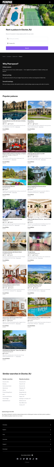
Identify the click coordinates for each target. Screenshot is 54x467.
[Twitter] (24, 459)
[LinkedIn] (27, 459)
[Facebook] (17, 459)
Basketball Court (6, 400)
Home (4, 56)
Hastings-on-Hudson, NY (25, 398)
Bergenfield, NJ (22, 392)
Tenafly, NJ (21, 390)
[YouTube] (36, 459)
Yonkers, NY (22, 405)
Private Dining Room (7, 392)
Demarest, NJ (22, 381)
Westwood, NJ (22, 400)
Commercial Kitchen (7, 396)
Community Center (7, 386)
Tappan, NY (21, 396)
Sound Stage (5, 398)
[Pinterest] (30, 459)
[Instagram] (20, 459)
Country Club (6, 381)
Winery (4, 390)
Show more (17, 127)
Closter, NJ (15, 56)
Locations (9, 56)
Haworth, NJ (22, 384)
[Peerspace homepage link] (7, 2)
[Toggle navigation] (49, 2)
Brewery (4, 384)
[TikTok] (33, 459)
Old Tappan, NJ (22, 394)
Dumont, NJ (22, 386)
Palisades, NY (22, 388)
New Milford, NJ (23, 402)
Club (4, 394)
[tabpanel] (14, 110)
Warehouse (5, 388)
